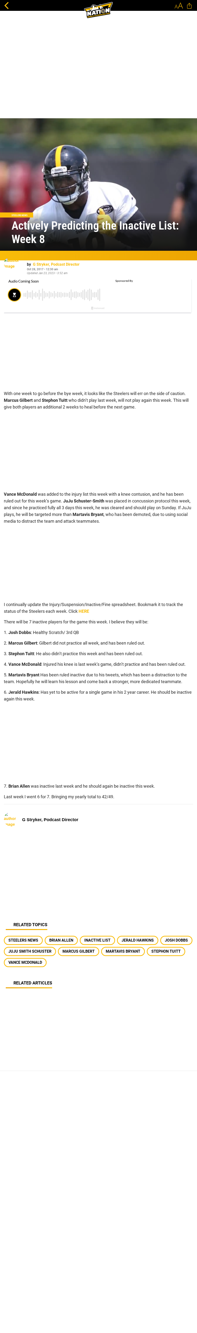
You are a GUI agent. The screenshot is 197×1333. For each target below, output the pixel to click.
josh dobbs (176, 940)
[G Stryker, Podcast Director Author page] (13, 267)
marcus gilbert (78, 951)
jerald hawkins (138, 940)
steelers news (23, 940)
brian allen (61, 940)
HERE (84, 611)
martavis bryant (123, 951)
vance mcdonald (25, 962)
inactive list (97, 940)
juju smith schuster (29, 951)
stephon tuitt (166, 951)
